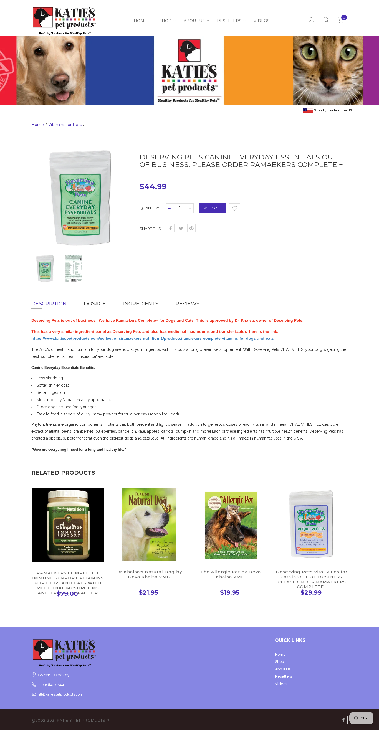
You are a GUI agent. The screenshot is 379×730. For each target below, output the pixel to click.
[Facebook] (343, 720)
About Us (194, 20)
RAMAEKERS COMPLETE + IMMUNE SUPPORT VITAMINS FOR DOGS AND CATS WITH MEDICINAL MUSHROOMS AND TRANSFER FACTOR (68, 582)
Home (140, 20)
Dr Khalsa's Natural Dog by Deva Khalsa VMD (149, 574)
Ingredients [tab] (140, 304)
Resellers (229, 20)
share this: (151, 228)
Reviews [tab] (187, 304)
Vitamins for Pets (65, 124)
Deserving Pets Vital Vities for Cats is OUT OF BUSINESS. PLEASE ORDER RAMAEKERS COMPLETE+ (312, 579)
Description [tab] (49, 304)
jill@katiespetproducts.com (60, 694)
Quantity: (149, 208)
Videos (262, 20)
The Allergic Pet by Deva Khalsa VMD (230, 574)
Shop (165, 20)
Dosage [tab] (95, 304)
